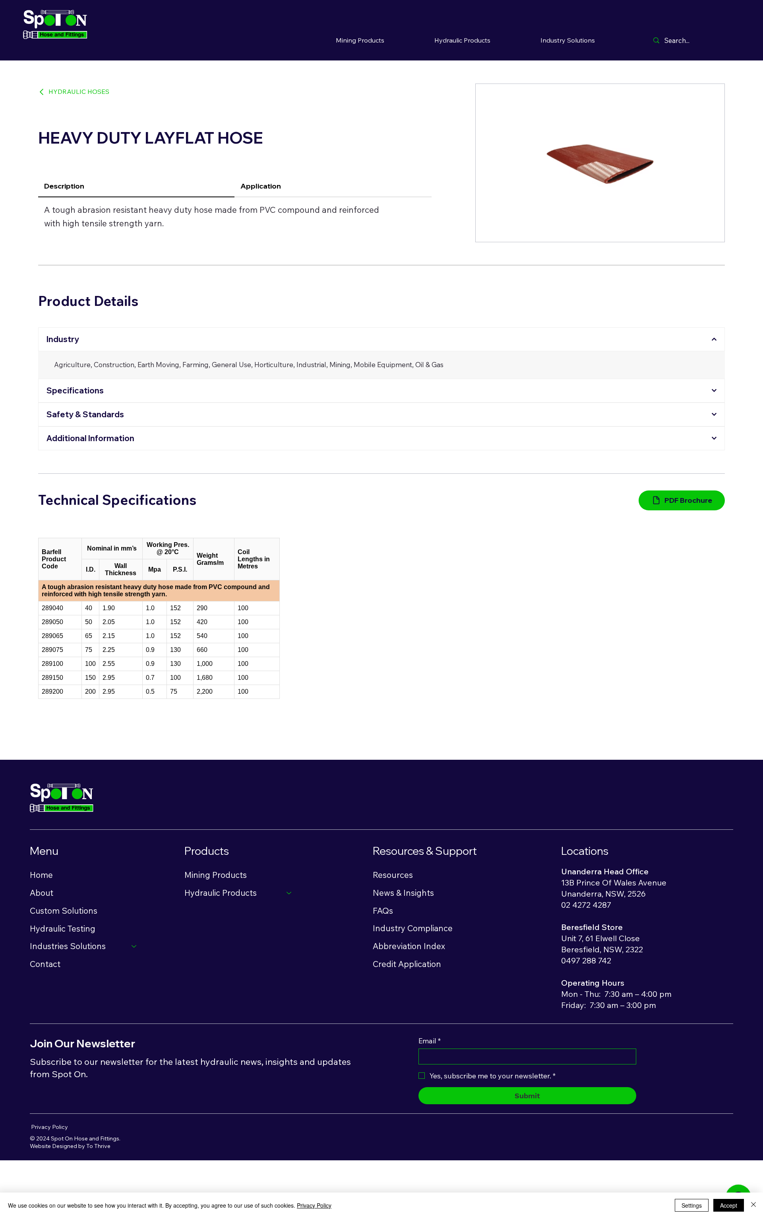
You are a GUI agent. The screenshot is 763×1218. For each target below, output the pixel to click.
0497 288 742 (586, 960)
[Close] (753, 1205)
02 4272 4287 (586, 905)
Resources (393, 875)
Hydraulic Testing (62, 928)
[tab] (136, 186)
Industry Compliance (413, 928)
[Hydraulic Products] (289, 893)
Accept (728, 1205)
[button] (462, 40)
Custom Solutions (63, 910)
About (41, 892)
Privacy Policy (49, 1126)
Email (429, 1041)
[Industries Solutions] (134, 946)
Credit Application (407, 964)
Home (41, 875)
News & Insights (403, 892)
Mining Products (215, 875)
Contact (45, 964)
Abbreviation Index (409, 946)
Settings (692, 1205)
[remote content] (159, 618)
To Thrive (98, 1146)
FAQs (383, 910)
